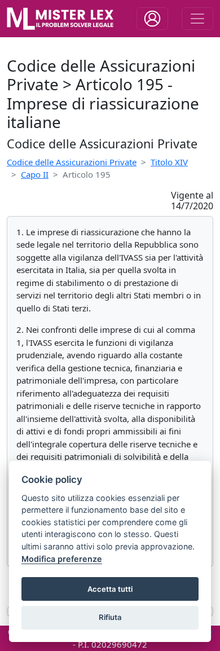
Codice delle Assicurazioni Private (72, 162)
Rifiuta (110, 617)
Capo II (35, 174)
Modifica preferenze (61, 559)
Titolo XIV (169, 162)
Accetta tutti (110, 588)
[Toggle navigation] (152, 18)
